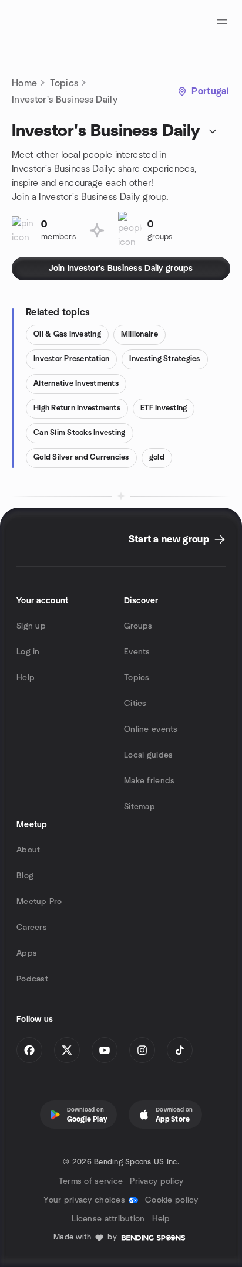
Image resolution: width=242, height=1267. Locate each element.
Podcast (32, 979)
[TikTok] (180, 1050)
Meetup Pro (39, 902)
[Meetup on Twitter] (67, 1050)
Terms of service (91, 1181)
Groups (138, 626)
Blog (24, 876)
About (28, 850)
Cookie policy (172, 1200)
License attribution (108, 1219)
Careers (31, 927)
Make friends (149, 781)
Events (137, 652)
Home (24, 83)
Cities (135, 703)
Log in (28, 652)
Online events (151, 729)
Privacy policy (156, 1181)
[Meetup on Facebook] (29, 1050)
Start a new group (169, 539)
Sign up (31, 626)
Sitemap (139, 807)
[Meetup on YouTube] (104, 1050)
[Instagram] (142, 1050)
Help (25, 678)
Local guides (148, 755)
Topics (64, 83)
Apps (26, 953)
